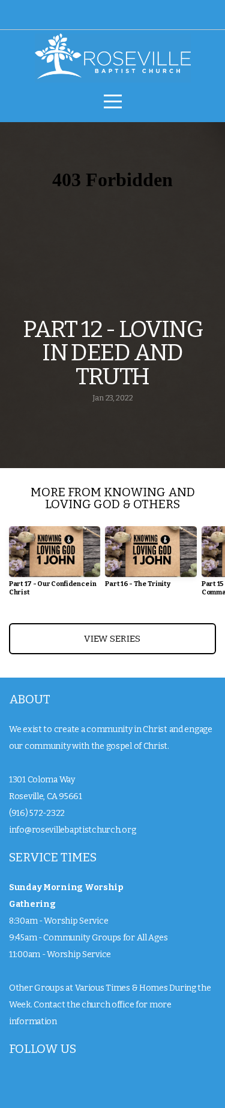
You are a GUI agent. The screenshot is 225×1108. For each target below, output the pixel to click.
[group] (54, 566)
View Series (112, 638)
